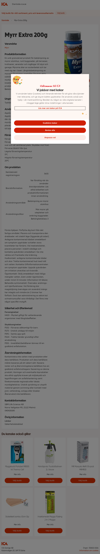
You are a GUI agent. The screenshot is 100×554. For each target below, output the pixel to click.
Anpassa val (50, 137)
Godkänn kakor (50, 123)
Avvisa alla (50, 130)
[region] (50, 109)
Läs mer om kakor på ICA (50, 108)
